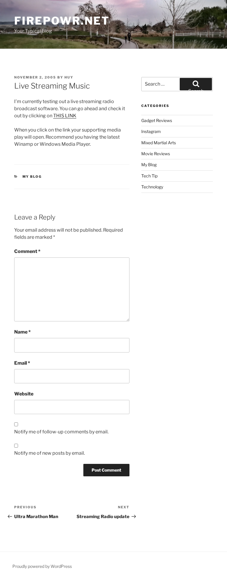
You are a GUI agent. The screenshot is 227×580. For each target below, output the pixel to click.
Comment (27, 251)
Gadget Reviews (156, 120)
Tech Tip (149, 175)
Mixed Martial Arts (158, 142)
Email (22, 363)
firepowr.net (62, 20)
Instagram (151, 131)
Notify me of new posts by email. (49, 453)
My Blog (32, 176)
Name (22, 332)
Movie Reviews (155, 153)
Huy (68, 77)
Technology (152, 186)
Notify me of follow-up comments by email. (61, 432)
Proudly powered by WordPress (42, 566)
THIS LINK (64, 115)
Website (23, 394)
